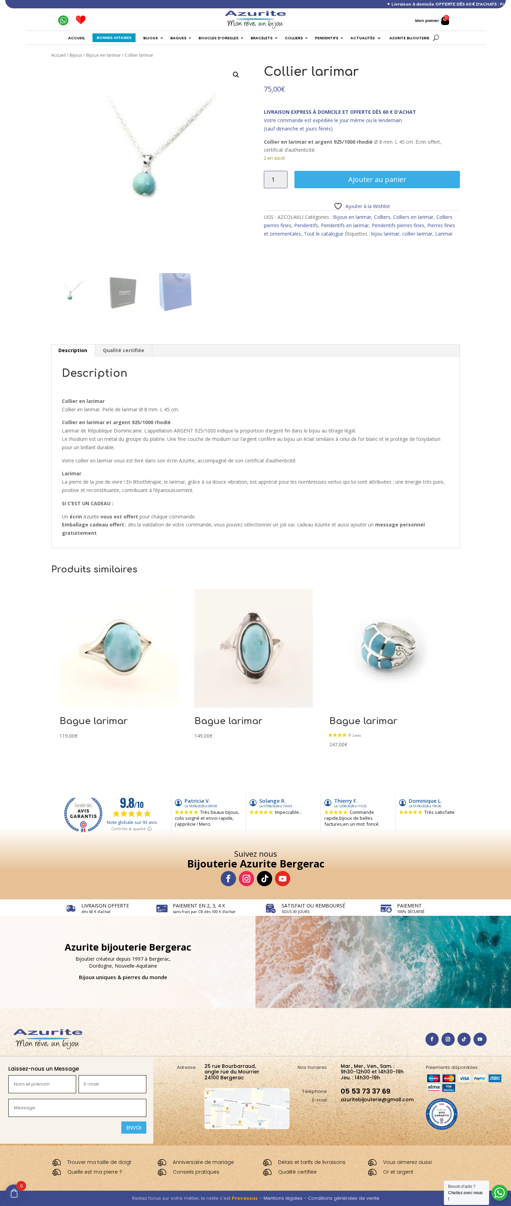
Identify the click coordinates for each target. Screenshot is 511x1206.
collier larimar (417, 233)
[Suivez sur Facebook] (228, 878)
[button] (236, 75)
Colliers (382, 217)
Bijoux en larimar (103, 55)
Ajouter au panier (377, 179)
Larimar (444, 233)
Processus (245, 1198)
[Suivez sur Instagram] (246, 878)
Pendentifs (306, 225)
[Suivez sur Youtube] (282, 878)
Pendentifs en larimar (345, 225)
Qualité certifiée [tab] (123, 350)
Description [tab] (72, 350)
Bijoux (76, 55)
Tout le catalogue (323, 233)
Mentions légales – (285, 1198)
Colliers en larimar (413, 217)
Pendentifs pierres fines (398, 225)
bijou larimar (385, 233)
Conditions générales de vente (343, 1198)
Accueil (58, 55)
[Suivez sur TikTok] (264, 878)
